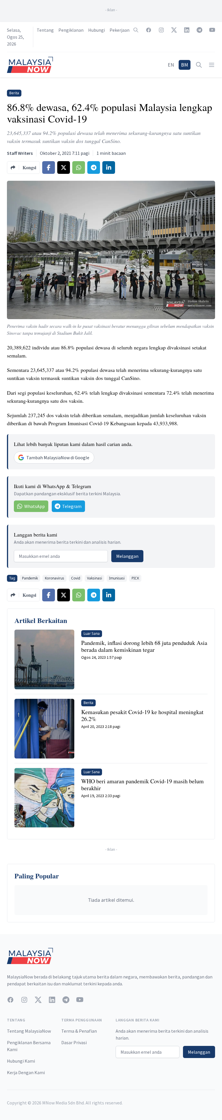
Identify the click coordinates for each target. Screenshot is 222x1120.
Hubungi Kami (21, 1061)
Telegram (72, 506)
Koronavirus (54, 578)
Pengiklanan (71, 30)
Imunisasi (117, 578)
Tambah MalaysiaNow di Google (57, 457)
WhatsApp (34, 506)
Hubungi (96, 30)
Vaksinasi (94, 578)
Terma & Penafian (79, 1031)
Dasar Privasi (74, 1042)
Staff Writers (20, 153)
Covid (75, 578)
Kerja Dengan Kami (26, 1072)
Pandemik (30, 578)
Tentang (45, 30)
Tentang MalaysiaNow (29, 1031)
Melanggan (127, 556)
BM (184, 64)
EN (171, 64)
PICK (135, 578)
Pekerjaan (120, 30)
